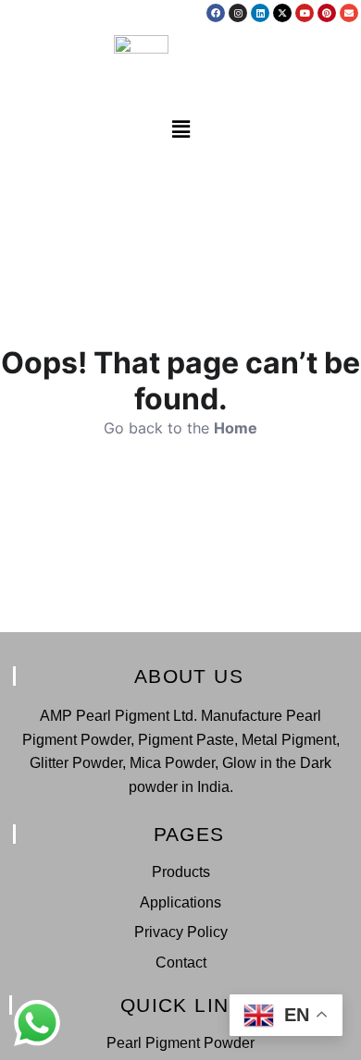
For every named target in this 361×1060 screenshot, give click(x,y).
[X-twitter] (282, 13)
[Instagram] (238, 13)
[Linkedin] (260, 13)
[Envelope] (349, 13)
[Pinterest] (326, 13)
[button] (180, 130)
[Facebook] (215, 13)
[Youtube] (304, 13)
